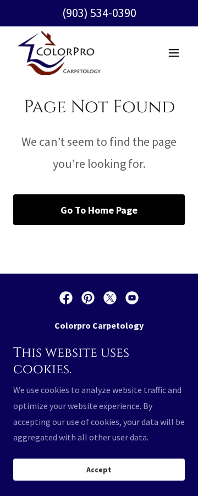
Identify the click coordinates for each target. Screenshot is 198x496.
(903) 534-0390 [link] (99, 12)
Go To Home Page (99, 210)
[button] (174, 53)
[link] (59, 53)
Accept (99, 470)
